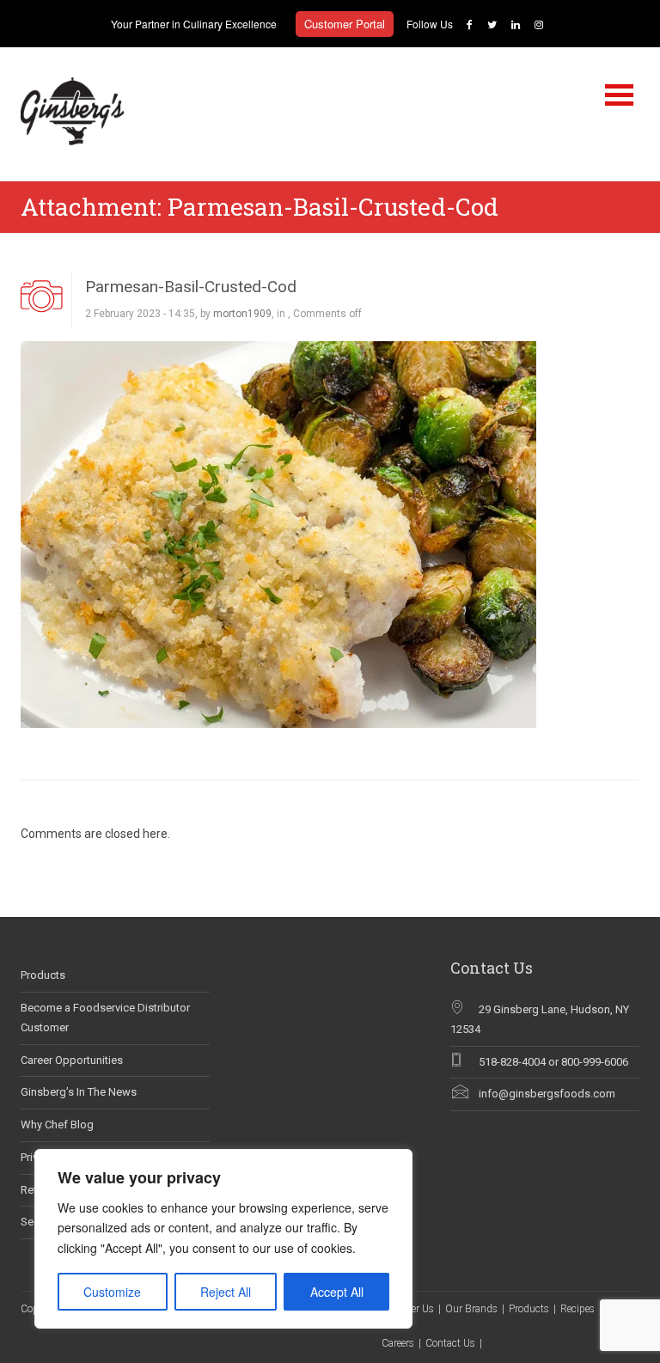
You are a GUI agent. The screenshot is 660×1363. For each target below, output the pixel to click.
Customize (112, 1291)
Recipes (577, 1309)
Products (43, 975)
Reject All (225, 1291)
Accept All (337, 1291)
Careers (398, 1343)
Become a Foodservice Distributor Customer (105, 1017)
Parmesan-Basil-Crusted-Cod (190, 286)
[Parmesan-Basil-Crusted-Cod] (278, 533)
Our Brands (471, 1309)
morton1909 (242, 314)
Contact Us (450, 1343)
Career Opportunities (72, 1060)
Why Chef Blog (57, 1124)
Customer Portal (344, 23)
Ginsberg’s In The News (79, 1091)
